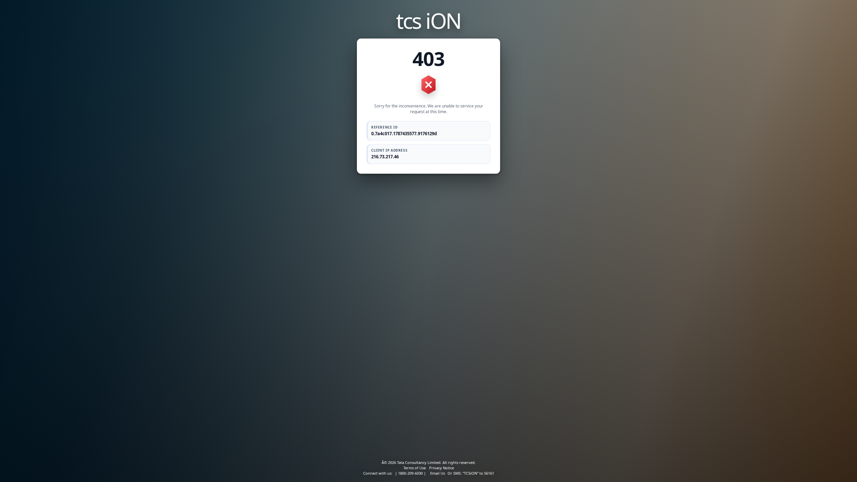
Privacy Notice (441, 467)
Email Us (437, 473)
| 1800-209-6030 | (410, 473)
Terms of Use (414, 467)
